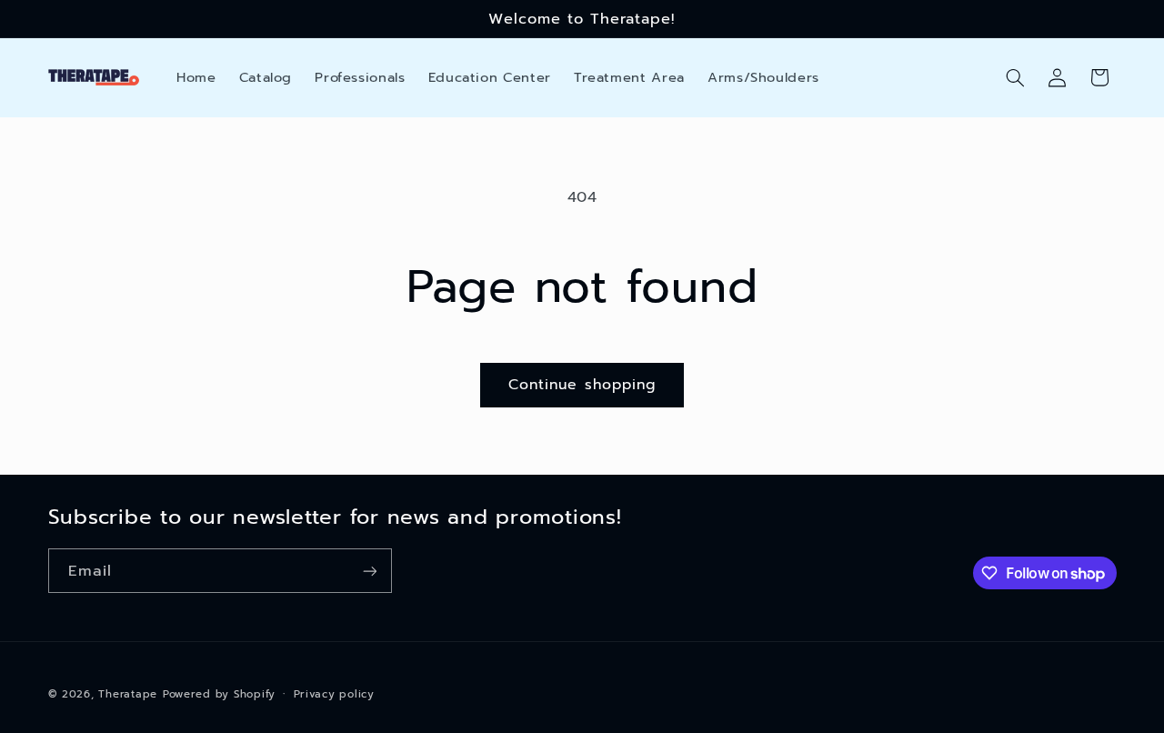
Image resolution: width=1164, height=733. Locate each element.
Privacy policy (334, 694)
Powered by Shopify (219, 694)
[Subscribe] (369, 570)
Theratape (127, 694)
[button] (1015, 77)
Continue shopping (582, 385)
